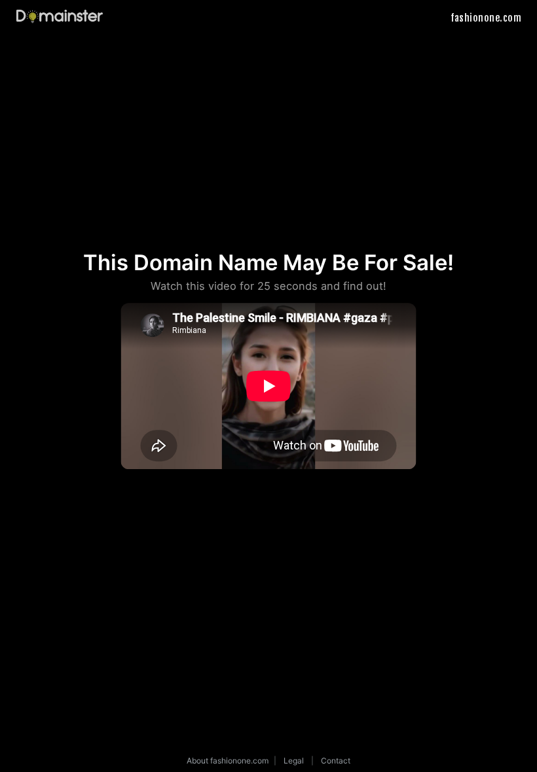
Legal (294, 760)
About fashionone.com (227, 760)
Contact (335, 760)
